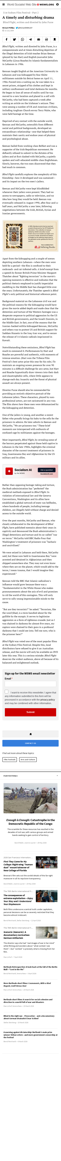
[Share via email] (38, 39)
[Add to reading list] (54, 39)
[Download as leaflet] (46, 39)
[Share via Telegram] (30, 39)
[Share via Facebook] (7, 39)
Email (8, 679)
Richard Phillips (8, 28)
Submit (30, 712)
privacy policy (47, 699)
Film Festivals (9, 759)
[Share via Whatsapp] (23, 39)
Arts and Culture (28, 759)
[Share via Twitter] (15, 39)
